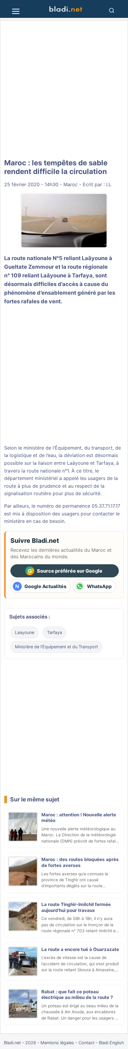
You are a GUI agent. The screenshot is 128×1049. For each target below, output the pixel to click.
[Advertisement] (64, 90)
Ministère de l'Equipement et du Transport (56, 646)
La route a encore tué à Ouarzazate (80, 949)
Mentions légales (57, 1042)
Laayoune (24, 632)
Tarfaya (54, 632)
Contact (86, 1042)
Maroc (70, 184)
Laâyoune (95, 258)
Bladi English (111, 1042)
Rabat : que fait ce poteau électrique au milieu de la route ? (77, 994)
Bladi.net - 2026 (20, 1042)
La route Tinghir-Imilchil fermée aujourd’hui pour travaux (76, 907)
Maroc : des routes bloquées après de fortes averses (80, 862)
